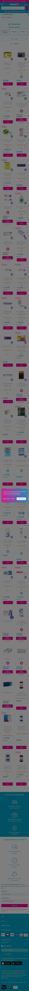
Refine (12, 498)
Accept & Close (21, 498)
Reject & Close (6, 498)
